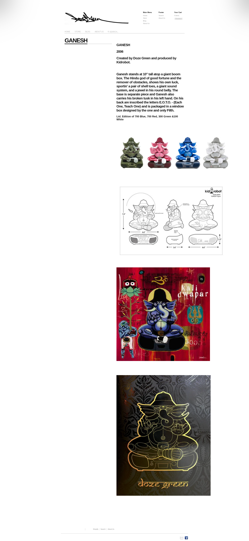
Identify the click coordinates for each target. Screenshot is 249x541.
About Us (162, 18)
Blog (144, 21)
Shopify (95, 529)
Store (145, 18)
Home (145, 15)
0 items (176, 15)
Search (161, 15)
